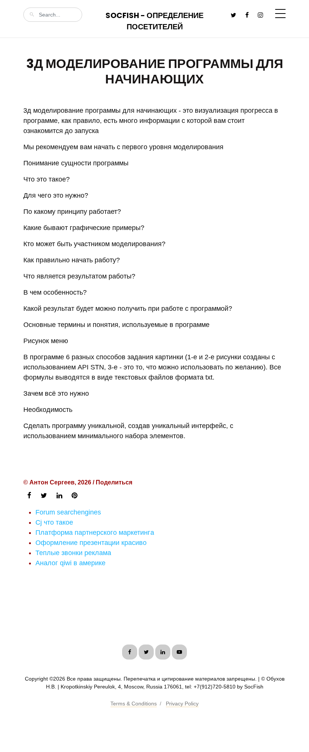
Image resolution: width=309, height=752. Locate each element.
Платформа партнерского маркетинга (94, 532)
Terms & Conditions (133, 704)
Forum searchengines (68, 512)
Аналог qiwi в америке (70, 563)
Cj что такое (54, 522)
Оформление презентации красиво (91, 542)
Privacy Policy (182, 704)
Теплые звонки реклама (73, 553)
